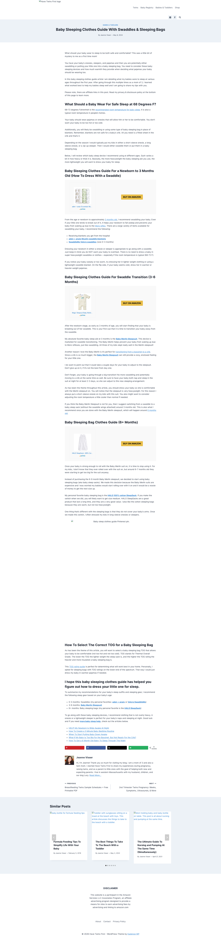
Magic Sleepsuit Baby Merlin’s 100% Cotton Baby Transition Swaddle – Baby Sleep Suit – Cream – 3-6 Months (82, 313)
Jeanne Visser (106, 35)
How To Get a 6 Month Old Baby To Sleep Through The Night (97, 740)
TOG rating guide (77, 666)
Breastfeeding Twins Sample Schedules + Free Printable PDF (86, 787)
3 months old (111, 219)
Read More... (95, 775)
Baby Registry (147, 7)
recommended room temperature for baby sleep (117, 110)
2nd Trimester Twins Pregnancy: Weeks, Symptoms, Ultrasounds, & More (137, 787)
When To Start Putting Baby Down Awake (88, 734)
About (98, 921)
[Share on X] (117, 748)
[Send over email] (138, 748)
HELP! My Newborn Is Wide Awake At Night (89, 728)
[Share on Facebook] (96, 748)
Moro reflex (100, 226)
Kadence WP (133, 934)
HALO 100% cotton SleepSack (122, 495)
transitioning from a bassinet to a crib (133, 352)
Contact (107, 921)
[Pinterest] (170, 17)
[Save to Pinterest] (74, 748)
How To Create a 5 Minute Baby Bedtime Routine (91, 731)
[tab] (105, 865)
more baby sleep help (90, 721)
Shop (177, 7)
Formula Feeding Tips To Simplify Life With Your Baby (67, 845)
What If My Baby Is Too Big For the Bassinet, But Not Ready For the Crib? (102, 737)
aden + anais (118, 702)
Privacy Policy (119, 921)
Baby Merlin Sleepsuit (107, 355)
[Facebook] (175, 17)
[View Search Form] (180, 17)
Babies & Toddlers (164, 7)
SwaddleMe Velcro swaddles (82, 242)
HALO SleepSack (132, 708)
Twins (135, 7)
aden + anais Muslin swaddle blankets (87, 239)
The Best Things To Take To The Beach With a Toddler (109, 845)
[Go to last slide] (54, 837)
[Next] (167, 837)
